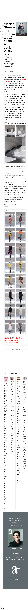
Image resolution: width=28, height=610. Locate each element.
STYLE (11, 71)
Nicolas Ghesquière (11, 340)
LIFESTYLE (17, 479)
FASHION (6, 71)
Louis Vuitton (19, 339)
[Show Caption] (14, 226)
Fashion (18, 337)
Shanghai (17, 342)
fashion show (9, 339)
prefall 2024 (8, 342)
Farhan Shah (5, 69)
